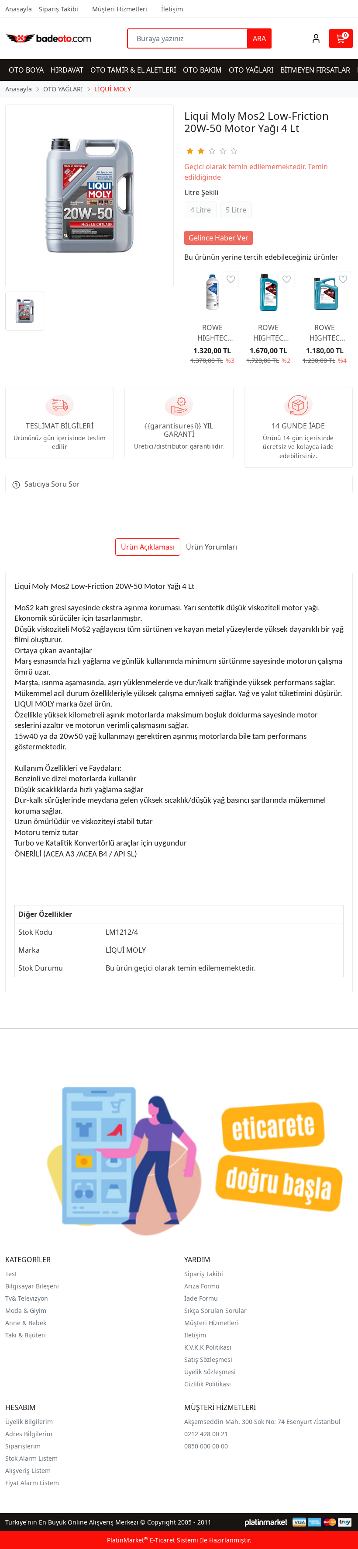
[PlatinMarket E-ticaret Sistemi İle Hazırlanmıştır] (266, 1522)
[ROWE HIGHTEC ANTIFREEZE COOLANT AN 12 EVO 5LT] (212, 292)
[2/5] (195, 151)
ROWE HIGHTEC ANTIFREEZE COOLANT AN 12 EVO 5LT (212, 333)
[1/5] (189, 151)
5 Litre (236, 210)
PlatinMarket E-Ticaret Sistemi (152, 1540)
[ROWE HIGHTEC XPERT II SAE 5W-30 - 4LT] (325, 292)
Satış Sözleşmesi (208, 1359)
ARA (259, 38)
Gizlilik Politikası (207, 1384)
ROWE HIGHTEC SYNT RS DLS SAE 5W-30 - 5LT (268, 333)
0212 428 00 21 (206, 1434)
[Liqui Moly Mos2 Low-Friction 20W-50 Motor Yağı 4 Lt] (89, 196)
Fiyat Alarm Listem (32, 1483)
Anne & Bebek (25, 1323)
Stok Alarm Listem (31, 1458)
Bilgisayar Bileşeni (32, 1286)
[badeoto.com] (48, 38)
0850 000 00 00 (206, 1446)
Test (11, 1274)
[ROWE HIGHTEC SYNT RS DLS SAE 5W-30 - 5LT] (269, 292)
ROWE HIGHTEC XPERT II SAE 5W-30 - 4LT (324, 333)
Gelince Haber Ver (218, 238)
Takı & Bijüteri (25, 1335)
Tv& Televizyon (26, 1298)
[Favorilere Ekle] (230, 279)
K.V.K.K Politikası (207, 1347)
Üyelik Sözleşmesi (210, 1372)
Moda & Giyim (25, 1310)
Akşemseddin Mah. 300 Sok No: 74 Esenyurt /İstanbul (262, 1421)
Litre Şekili (201, 192)
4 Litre (200, 210)
